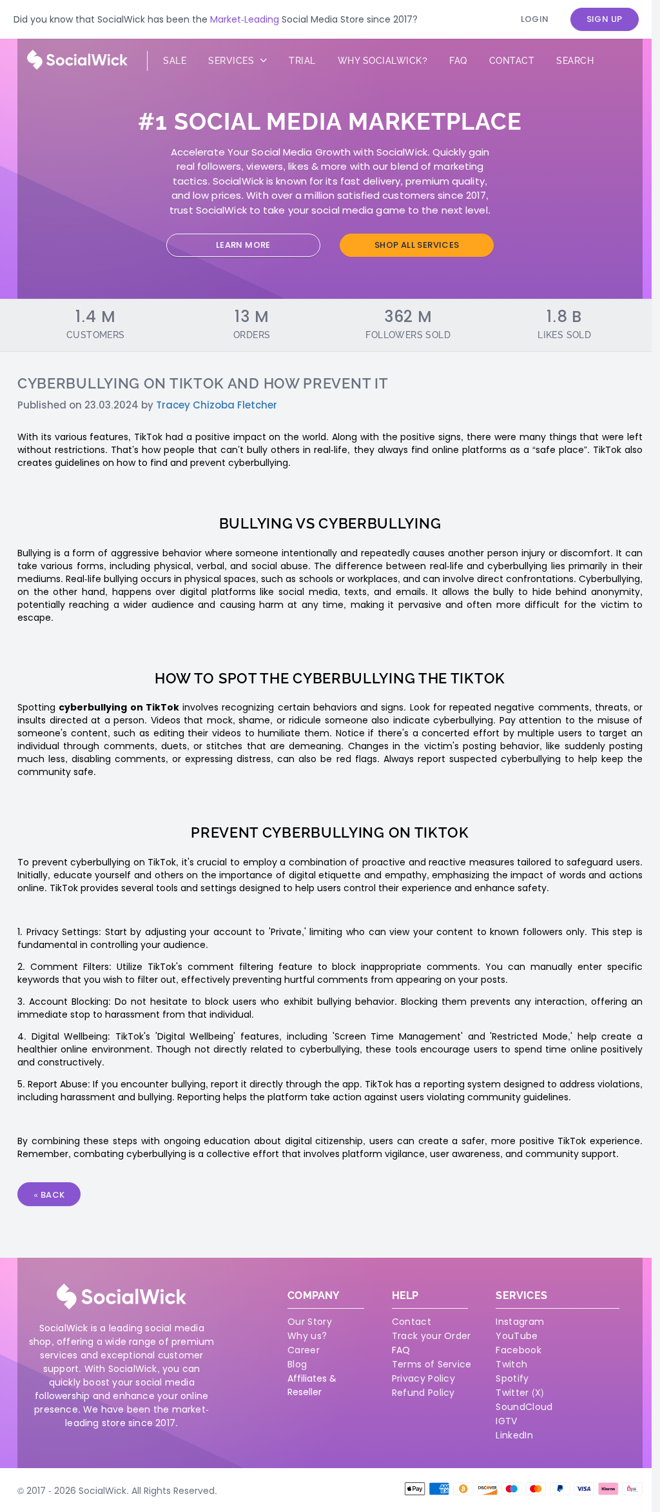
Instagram (520, 1321)
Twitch (511, 1364)
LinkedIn (514, 1435)
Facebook (518, 1350)
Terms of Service (432, 1364)
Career (303, 1350)
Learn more (243, 245)
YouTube (517, 1335)
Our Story (309, 1321)
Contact (512, 60)
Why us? (307, 1335)
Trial (302, 60)
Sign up (605, 19)
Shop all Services (417, 245)
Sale (174, 60)
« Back (49, 1195)
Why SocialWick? (383, 60)
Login (535, 19)
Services (232, 60)
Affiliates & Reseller (311, 1385)
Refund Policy (423, 1392)
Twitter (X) (520, 1392)
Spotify (512, 1378)
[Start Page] (77, 66)
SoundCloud (524, 1406)
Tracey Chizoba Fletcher (216, 405)
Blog (297, 1364)
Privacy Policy (423, 1378)
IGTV (506, 1421)
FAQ (401, 1350)
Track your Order (431, 1335)
